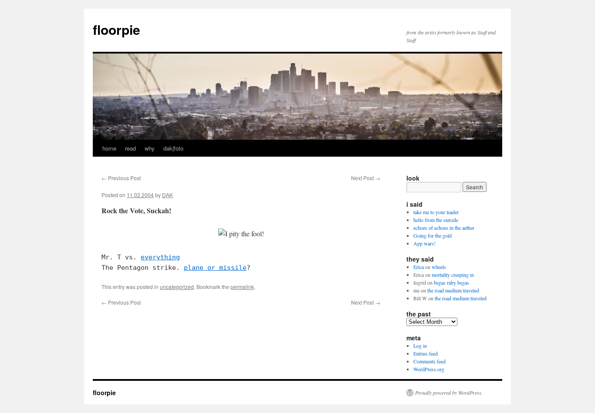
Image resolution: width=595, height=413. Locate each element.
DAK (167, 194)
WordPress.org (428, 369)
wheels (439, 266)
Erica (418, 266)
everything (160, 257)
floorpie (116, 29)
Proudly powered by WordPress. (449, 392)
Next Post (365, 177)
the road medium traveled (453, 290)
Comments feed (429, 361)
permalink (242, 286)
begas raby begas (451, 282)
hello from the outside (435, 219)
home (109, 148)
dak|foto (173, 148)
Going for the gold (432, 235)
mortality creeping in (453, 274)
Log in (420, 345)
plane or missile (215, 268)
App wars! (424, 243)
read (130, 148)
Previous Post (121, 177)
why (150, 148)
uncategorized (177, 286)
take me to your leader (436, 211)
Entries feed (425, 353)
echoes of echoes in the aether (443, 227)
